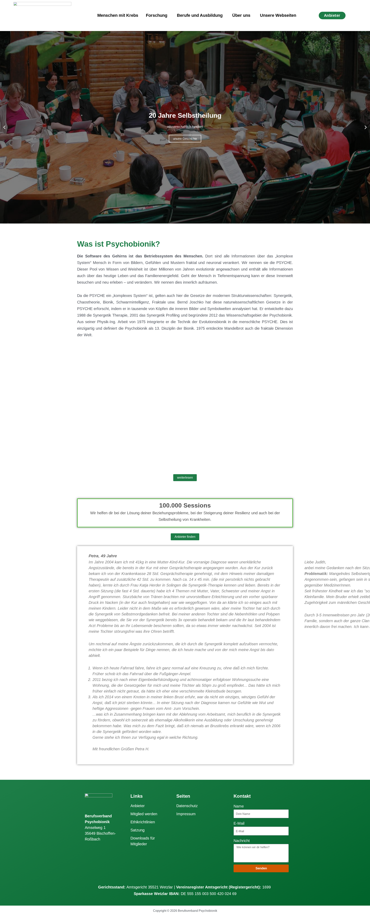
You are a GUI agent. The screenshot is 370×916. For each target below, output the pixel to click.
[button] (4, 127)
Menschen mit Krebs (117, 15)
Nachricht (242, 841)
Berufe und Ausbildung (200, 15)
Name (239, 806)
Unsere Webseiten (278, 15)
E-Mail (239, 823)
